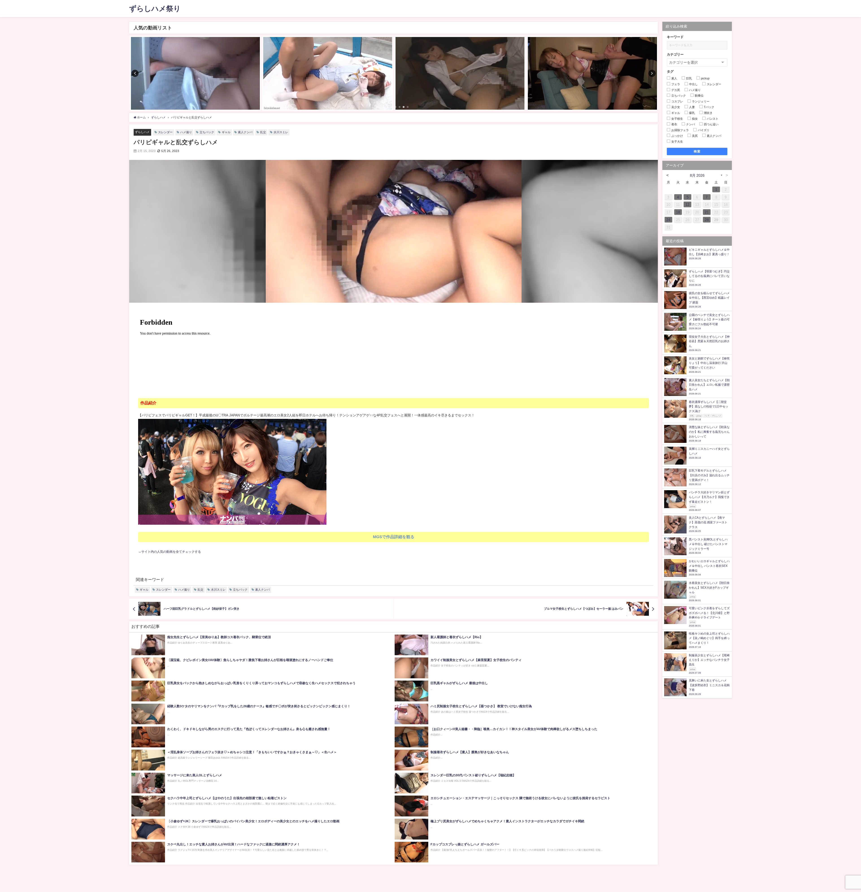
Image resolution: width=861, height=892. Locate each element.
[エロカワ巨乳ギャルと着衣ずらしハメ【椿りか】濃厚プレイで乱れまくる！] (460, 73)
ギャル (226, 132)
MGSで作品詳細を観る (393, 537)
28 (707, 220)
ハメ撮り (186, 132)
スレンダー (165, 132)
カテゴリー (675, 54)
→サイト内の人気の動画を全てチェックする (169, 551)
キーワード (675, 37)
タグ (670, 71)
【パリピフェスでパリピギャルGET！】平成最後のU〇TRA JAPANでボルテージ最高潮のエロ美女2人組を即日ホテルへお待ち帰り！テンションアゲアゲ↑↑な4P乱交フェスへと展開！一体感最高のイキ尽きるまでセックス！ (306, 415)
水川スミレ (281, 132)
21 (707, 212)
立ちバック (207, 132)
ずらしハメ (142, 132)
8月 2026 (697, 175)
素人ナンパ (245, 132)
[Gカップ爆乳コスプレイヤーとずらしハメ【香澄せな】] (592, 73)
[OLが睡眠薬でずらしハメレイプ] (327, 73)
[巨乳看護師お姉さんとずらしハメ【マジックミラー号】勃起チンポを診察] (195, 73)
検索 (697, 151)
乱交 (263, 132)
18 (678, 212)
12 (687, 204)
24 (668, 220)
